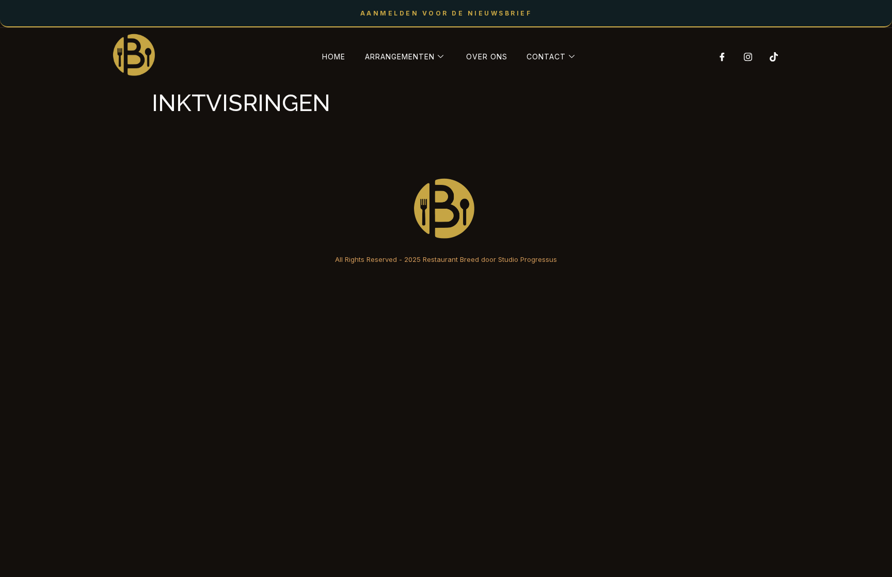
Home (333, 56)
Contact (546, 56)
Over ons (486, 56)
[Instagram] (744, 57)
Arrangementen (400, 56)
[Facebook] (718, 57)
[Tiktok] (770, 57)
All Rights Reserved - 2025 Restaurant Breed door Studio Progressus (446, 259)
